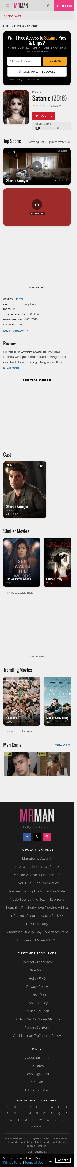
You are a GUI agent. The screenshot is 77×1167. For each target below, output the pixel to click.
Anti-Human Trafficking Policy (37, 1036)
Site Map (37, 970)
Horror (19, 299)
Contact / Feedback (37, 962)
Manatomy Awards (37, 859)
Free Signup (54, 60)
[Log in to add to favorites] (41, 466)
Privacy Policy (14, 79)
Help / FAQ (37, 978)
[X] (37, 837)
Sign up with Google (39, 71)
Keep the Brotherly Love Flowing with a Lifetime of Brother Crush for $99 (37, 912)
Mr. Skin (37, 1082)
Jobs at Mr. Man (36, 1090)
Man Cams (15, 15)
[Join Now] (64, 5)
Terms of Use (32, 79)
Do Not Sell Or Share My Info (37, 1019)
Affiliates (37, 1066)
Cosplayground (37, 1074)
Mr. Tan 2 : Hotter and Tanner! (37, 875)
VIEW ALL (37, 1126)
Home (7, 25)
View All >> (63, 745)
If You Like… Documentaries (37, 883)
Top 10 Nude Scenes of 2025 (37, 867)
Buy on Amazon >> (15, 330)
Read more (11, 368)
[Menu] (7, 6)
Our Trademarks (37, 1151)
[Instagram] (47, 837)
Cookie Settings (37, 1011)
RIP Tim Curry (37, 924)
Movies (19, 25)
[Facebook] (27, 837)
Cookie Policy (37, 1003)
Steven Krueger (17, 180)
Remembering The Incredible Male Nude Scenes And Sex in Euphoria (37, 895)
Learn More (34, 1158)
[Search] (48, 6)
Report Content (36, 1027)
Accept (63, 1160)
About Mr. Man (37, 1058)
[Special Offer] (37, 415)
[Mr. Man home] (21, 5)
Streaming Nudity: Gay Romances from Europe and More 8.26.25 (37, 936)
